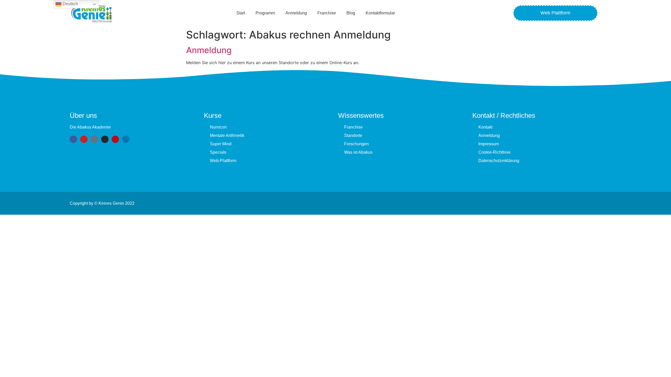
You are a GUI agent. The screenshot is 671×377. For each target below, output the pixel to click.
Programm (265, 13)
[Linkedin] (125, 139)
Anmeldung (296, 13)
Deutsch (70, 4)
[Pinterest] (115, 139)
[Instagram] (105, 139)
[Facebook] (73, 139)
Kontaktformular (380, 13)
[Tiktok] (94, 139)
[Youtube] (84, 139)
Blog (351, 13)
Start (240, 13)
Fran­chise (326, 13)
